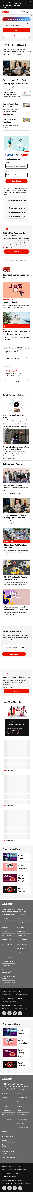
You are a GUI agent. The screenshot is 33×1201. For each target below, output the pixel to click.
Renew (16, 36)
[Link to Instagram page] (15, 1013)
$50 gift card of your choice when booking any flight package (16, 338)
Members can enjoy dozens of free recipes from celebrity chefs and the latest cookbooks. (15, 682)
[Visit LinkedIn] (20, 1013)
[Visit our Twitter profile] (9, 1013)
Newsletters (20, 927)
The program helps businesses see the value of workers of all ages (15, 492)
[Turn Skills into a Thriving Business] (25, 95)
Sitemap (4, 991)
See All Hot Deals (16, 382)
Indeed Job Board (10, 302)
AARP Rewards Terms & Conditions (12, 998)
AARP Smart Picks (7, 940)
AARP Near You (7, 944)
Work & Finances (8, 299)
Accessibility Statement (21, 994)
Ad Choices (5, 1008)
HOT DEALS (10, 371)
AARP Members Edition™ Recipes (16, 677)
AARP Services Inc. (22, 953)
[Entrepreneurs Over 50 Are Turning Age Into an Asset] (16, 68)
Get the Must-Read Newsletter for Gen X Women (15, 234)
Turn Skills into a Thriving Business (10, 93)
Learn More (16, 691)
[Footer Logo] (16, 904)
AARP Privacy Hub (14, 991)
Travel (5, 329)
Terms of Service (7, 994)
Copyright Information (9, 1001)
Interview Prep (16, 212)
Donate (4, 923)
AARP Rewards (6, 935)
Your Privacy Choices (17, 1008)
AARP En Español (22, 923)
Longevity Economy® (8, 982)
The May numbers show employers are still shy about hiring (15, 613)
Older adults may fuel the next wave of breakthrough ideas (15, 522)
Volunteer (5, 927)
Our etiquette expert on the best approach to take (11, 110)
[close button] (31, 16)
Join (16, 30)
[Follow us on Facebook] (4, 1013)
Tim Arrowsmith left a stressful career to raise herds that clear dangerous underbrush (16, 553)
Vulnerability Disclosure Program (12, 1005)
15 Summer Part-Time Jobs (9, 120)
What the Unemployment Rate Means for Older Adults (16, 608)
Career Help (15, 216)
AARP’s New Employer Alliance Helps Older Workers (16, 486)
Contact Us (20, 918)
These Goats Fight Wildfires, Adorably (15, 546)
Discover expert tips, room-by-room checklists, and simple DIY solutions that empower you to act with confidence (13, 4)
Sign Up (16, 251)
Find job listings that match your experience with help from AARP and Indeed (16, 306)
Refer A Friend (21, 931)
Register (18, 11)
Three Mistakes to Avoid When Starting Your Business (16, 448)
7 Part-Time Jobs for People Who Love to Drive (15, 578)
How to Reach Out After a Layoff (10, 105)
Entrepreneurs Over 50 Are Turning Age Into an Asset (15, 516)
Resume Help (15, 208)
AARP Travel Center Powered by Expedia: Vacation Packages (16, 333)
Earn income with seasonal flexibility (10, 126)
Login (23, 11)
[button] (31, 12)
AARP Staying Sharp (21, 878)
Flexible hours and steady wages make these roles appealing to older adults (15, 583)
